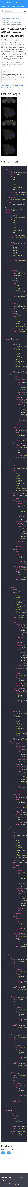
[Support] (3, 1177)
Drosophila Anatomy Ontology (12, 22)
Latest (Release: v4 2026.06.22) (10, 18)
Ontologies (6, 20)
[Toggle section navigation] (25, 11)
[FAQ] (6, 1177)
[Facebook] (3, 1180)
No (9, 1153)
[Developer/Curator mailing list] (25, 1177)
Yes (3, 1153)
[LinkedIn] (6, 1180)
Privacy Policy (14, 1186)
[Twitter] (10, 1177)
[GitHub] (19, 1177)
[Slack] (22, 1177)
